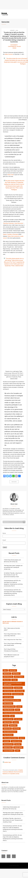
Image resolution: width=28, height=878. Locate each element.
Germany (6, 716)
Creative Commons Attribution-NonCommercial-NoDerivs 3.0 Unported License (13, 771)
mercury (16, 722)
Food (17, 709)
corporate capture (8, 697)
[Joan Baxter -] (10, 13)
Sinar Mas (17, 744)
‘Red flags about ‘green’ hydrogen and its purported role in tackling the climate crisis (13, 567)
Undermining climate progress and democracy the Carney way (12, 560)
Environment (14, 45)
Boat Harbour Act (8, 676)
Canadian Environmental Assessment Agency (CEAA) (13, 683)
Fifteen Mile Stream (8, 709)
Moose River (13, 725)
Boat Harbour (16, 673)
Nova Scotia (16, 728)
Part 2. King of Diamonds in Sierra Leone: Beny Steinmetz (12, 634)
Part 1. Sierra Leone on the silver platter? (12, 629)
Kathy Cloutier (7, 722)
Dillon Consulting (8, 703)
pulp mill (22, 738)
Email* (4, 540)
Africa (5, 670)
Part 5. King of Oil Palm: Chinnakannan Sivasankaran (11, 650)
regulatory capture (16, 741)
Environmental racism (14, 46)
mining (5, 725)
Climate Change (19, 691)
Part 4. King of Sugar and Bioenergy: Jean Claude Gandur (13, 644)
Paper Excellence (8, 735)
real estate (6, 741)
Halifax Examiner (9, 54)
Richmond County (8, 744)
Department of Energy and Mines (12, 700)
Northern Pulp (7, 728)
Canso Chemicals (8, 687)
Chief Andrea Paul (8, 691)
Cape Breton (18, 687)
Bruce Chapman (19, 676)
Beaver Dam (7, 673)
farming (19, 706)
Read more (14, 481)
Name (4, 533)
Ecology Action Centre (9, 706)
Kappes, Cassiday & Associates (10, 234)
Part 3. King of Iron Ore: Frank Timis (13, 639)
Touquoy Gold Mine (8, 750)
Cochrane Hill (7, 694)
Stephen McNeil (18, 747)
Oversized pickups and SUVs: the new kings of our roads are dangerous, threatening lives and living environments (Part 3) (13, 583)
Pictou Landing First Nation (10, 738)
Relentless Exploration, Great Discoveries (13, 223)
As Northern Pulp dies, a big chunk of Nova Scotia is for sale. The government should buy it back (13, 574)
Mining (14, 48)
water (17, 750)
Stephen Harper (7, 747)
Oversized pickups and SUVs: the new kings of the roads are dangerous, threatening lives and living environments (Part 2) (13, 592)
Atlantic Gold (13, 670)
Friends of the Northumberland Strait (12, 713)
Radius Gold (10, 174)
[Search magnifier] (24, 522)
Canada (14, 680)
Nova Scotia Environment (10, 731)
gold (12, 716)
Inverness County (8, 719)
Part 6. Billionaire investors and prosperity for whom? (11, 655)
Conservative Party (17, 694)
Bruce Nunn (7, 680)
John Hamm (18, 719)
